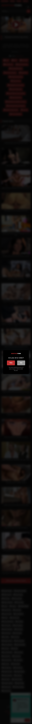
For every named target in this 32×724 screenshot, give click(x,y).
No (21, 363)
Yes (10, 363)
